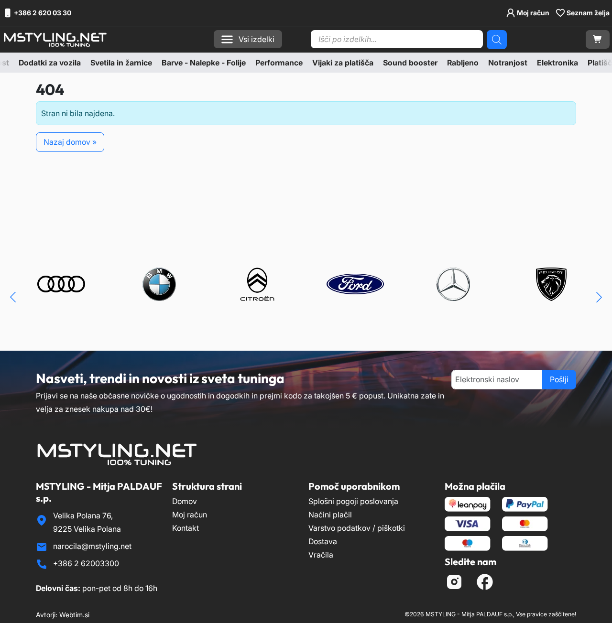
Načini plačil (330, 514)
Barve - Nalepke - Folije (199, 62)
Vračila (320, 554)
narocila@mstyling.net (92, 546)
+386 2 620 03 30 (42, 13)
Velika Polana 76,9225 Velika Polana (87, 522)
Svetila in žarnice (116, 62)
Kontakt (185, 528)
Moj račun (189, 514)
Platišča (597, 62)
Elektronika (552, 62)
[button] (599, 297)
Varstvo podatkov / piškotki (356, 528)
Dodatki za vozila (45, 62)
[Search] (497, 39)
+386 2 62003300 (86, 563)
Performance (274, 62)
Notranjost (503, 62)
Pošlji (559, 379)
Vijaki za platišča (338, 62)
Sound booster (405, 62)
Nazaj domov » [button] (70, 142)
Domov (184, 501)
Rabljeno (458, 62)
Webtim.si (74, 615)
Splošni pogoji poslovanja (353, 501)
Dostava (322, 541)
